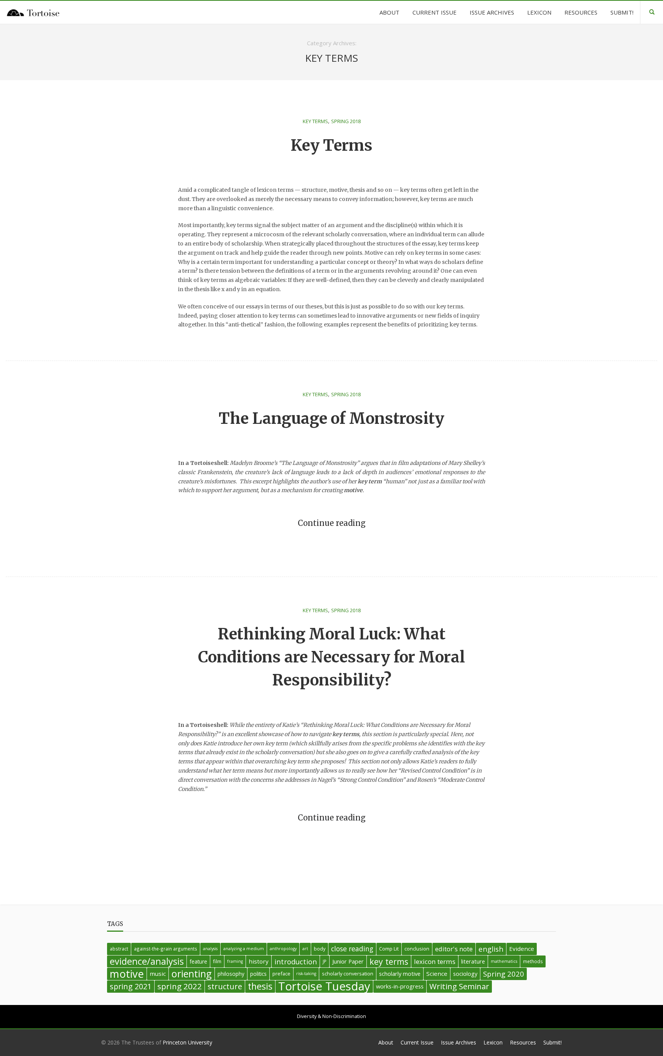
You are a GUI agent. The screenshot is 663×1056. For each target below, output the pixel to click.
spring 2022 (179, 986)
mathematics (504, 961)
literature (473, 961)
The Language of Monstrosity (331, 418)
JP (325, 961)
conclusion (416, 948)
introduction (295, 961)
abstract (119, 949)
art (305, 948)
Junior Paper (348, 961)
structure (225, 986)
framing (235, 961)
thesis (260, 986)
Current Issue (417, 1042)
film (217, 961)
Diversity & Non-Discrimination (331, 1016)
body (319, 948)
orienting (192, 974)
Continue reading (332, 523)
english (490, 949)
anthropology (283, 948)
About (385, 1042)
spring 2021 (131, 986)
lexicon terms (434, 961)
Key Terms (315, 121)
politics (258, 973)
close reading (352, 948)
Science (436, 973)
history (259, 961)
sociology (465, 973)
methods (533, 961)
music (158, 973)
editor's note (454, 948)
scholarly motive (400, 973)
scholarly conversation (347, 973)
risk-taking (306, 973)
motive (127, 974)
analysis (210, 948)
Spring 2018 (346, 121)
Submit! (552, 1042)
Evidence (521, 948)
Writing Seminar (459, 986)
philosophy (231, 973)
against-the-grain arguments (165, 949)
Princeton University (187, 1042)
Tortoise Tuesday (324, 986)
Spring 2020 (503, 974)
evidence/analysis (147, 961)
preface (281, 973)
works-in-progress (400, 986)
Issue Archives (458, 1042)
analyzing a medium (243, 948)
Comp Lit (389, 948)
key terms (388, 961)
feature (198, 961)
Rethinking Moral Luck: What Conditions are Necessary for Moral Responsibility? (331, 657)
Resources (523, 1042)
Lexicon (493, 1042)
